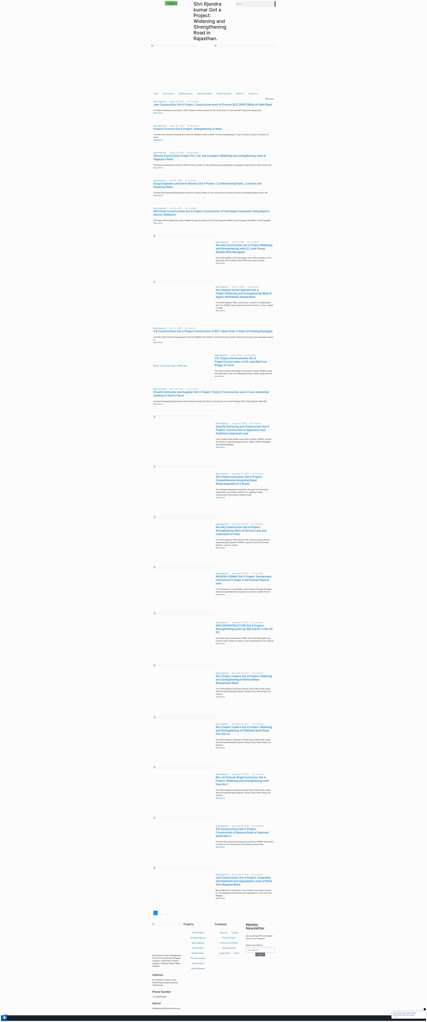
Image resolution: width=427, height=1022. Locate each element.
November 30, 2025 (240, 673)
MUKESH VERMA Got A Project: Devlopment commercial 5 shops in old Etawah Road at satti (244, 580)
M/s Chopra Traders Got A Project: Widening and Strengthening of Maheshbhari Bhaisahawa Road (244, 680)
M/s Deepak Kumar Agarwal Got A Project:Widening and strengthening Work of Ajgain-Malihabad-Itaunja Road (244, 293)
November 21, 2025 (240, 874)
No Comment (192, 101)
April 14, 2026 (175, 328)
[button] (171, 3)
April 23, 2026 (238, 287)
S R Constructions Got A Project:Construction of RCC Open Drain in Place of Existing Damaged (212, 331)
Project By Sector (224, 94)
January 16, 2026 (239, 423)
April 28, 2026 (176, 208)
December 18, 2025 (240, 573)
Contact (235, 932)
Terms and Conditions (229, 943)
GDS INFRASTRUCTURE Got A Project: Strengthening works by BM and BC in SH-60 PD (244, 629)
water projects (198, 963)
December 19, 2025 (240, 524)
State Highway (198, 943)
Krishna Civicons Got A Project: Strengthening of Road (187, 128)
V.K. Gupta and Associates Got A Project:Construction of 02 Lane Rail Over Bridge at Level (241, 362)
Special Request (198, 968)
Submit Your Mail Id (254, 945)
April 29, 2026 (176, 180)
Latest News (224, 953)
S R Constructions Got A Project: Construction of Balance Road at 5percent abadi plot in (242, 832)
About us (223, 932)
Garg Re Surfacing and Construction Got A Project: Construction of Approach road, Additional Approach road (242, 430)
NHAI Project (197, 948)
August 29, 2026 (177, 153)
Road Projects (169, 94)
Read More (158, 113)
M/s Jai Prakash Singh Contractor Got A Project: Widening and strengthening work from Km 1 (242, 781)
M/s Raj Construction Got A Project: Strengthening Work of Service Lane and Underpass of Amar (241, 531)
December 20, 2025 (240, 474)
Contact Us (253, 94)
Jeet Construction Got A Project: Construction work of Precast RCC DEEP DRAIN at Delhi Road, (213, 104)
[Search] (275, 4)
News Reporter (159, 101)
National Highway (197, 938)
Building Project (185, 94)
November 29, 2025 (240, 774)
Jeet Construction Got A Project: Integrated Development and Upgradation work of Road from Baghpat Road (244, 881)
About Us (240, 94)
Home (155, 94)
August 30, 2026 (177, 101)
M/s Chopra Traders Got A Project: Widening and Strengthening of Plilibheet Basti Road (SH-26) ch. (244, 730)
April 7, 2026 (236, 355)
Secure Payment (229, 948)
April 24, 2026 (238, 242)
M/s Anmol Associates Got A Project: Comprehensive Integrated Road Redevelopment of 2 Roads (239, 480)
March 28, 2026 (176, 389)
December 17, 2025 (240, 622)
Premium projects (198, 958)
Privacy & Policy (229, 938)
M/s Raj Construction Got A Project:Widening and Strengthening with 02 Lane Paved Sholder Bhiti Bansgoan (244, 249)
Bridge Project (198, 953)
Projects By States (204, 94)
